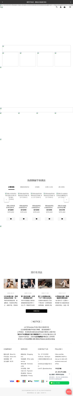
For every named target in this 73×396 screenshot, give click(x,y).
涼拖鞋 (37, 187)
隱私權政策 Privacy (27, 375)
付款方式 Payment (27, 371)
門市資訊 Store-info (10, 356)
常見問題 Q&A (25, 368)
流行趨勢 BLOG (8, 361)
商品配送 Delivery (26, 373)
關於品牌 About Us (9, 354)
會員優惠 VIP (8, 359)
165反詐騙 (58, 368)
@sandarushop (47, 368)
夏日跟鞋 (62, 187)
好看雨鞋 (11, 187)
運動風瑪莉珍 (24, 187)
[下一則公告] (70, 2)
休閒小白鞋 (49, 187)
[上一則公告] (2, 2)
